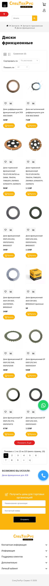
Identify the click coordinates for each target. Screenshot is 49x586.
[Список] (9, 54)
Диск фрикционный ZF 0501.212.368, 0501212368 (12, 362)
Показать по (9, 67)
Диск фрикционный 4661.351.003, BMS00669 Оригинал (35, 301)
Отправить (24, 519)
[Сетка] (5, 54)
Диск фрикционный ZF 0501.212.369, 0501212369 (35, 362)
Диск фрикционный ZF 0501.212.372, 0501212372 (12, 421)
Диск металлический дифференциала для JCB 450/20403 (35, 112)
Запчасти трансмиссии (32, 26)
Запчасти (15, 26)
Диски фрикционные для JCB (15, 475)
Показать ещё (24, 443)
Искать (34, 18)
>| (30, 460)
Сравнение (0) (19, 54)
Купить (10, 126)
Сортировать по (11, 61)
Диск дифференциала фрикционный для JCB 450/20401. (13, 112)
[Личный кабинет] (44, 10)
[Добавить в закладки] (5, 103)
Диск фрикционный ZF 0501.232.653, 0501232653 (35, 421)
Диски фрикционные (26, 28)
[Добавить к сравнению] (10, 103)
